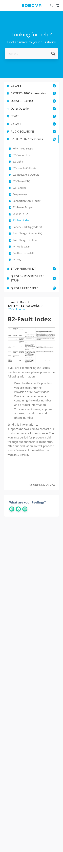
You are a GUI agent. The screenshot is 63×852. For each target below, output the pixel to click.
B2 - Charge (19, 187)
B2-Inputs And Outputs (26, 174)
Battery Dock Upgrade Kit (27, 227)
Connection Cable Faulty (26, 200)
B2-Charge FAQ (21, 181)
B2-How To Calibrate (24, 168)
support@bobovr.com (22, 429)
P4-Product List (21, 246)
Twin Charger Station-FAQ (27, 233)
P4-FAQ (17, 259)
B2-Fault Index (21, 220)
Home (11, 302)
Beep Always (20, 194)
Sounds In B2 (20, 213)
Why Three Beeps (23, 148)
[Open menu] (5, 5)
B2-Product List (21, 155)
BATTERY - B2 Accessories (24, 305)
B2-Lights (18, 161)
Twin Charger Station (25, 240)
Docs (23, 302)
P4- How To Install (23, 253)
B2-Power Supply (23, 207)
